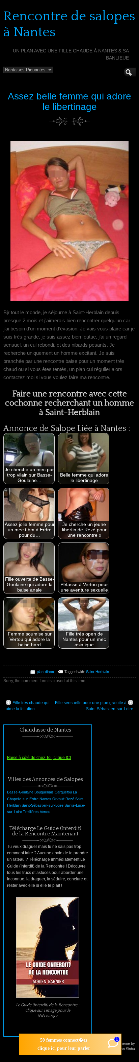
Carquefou (63, 792)
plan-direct (45, 672)
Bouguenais (44, 792)
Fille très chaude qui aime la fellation (28, 705)
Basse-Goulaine (20, 792)
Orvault (58, 799)
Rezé (69, 799)
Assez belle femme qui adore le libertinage (69, 101)
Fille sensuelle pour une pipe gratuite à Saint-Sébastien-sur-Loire (94, 705)
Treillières (31, 812)
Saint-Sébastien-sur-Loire (42, 805)
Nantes (45, 799)
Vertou (45, 812)
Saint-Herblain (97, 672)
